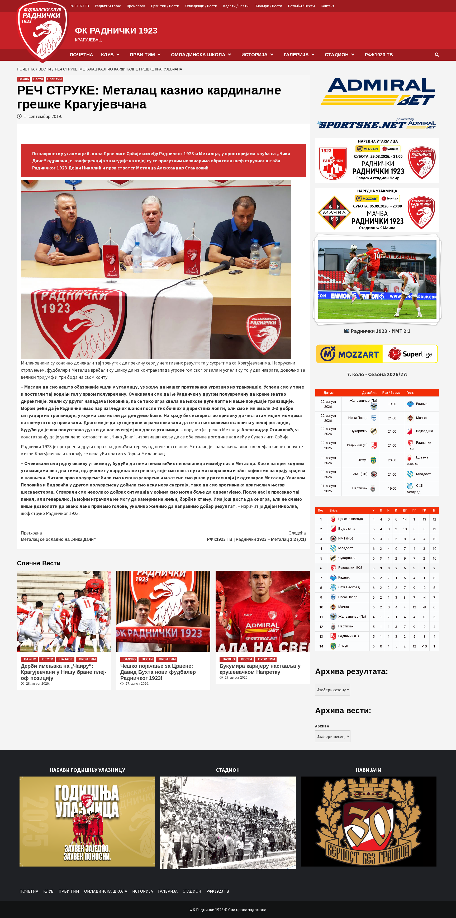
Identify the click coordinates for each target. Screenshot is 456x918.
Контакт (327, 5)
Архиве (322, 725)
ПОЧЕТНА (81, 54)
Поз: (321, 510)
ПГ (414, 510)
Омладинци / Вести (201, 5)
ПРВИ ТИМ (142, 54)
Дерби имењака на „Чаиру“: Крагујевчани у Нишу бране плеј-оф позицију (64, 672)
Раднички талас (108, 5)
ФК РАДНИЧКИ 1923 (116, 30)
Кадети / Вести (236, 5)
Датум (329, 393)
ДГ (405, 510)
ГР (424, 510)
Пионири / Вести (268, 5)
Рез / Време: (391, 393)
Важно (23, 79)
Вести (38, 79)
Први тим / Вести (165, 5)
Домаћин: (369, 393)
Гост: (410, 393)
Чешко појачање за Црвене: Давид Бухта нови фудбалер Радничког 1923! (158, 672)
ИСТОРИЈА (254, 54)
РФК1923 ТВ (79, 5)
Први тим (54, 79)
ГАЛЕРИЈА (296, 54)
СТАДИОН (337, 54)
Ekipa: (334, 510)
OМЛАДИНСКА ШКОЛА (198, 54)
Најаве (66, 659)
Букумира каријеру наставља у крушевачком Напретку (260, 669)
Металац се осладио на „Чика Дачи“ (58, 536)
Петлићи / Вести (301, 5)
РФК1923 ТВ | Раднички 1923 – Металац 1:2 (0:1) (256, 536)
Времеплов (136, 5)
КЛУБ (107, 54)
